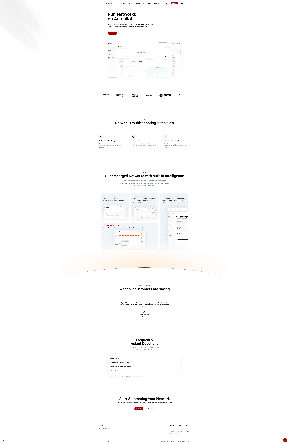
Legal (187, 433)
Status (179, 433)
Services (138, 3)
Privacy (187, 431)
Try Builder (174, 3)
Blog (144, 3)
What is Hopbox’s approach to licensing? (121, 366)
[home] (109, 3)
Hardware (131, 3)
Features (172, 429)
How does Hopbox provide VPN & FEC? (120, 362)
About (149, 3)
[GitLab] (105, 441)
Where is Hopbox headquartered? (119, 371)
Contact (180, 431)
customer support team (140, 377)
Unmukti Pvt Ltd (172, 441)
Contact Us (156, 3)
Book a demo (149, 408)
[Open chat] (285, 440)
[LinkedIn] (99, 441)
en (166, 3)
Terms (187, 429)
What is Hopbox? (114, 358)
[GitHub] (102, 441)
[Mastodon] (108, 441)
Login (182, 3)
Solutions (122, 3)
